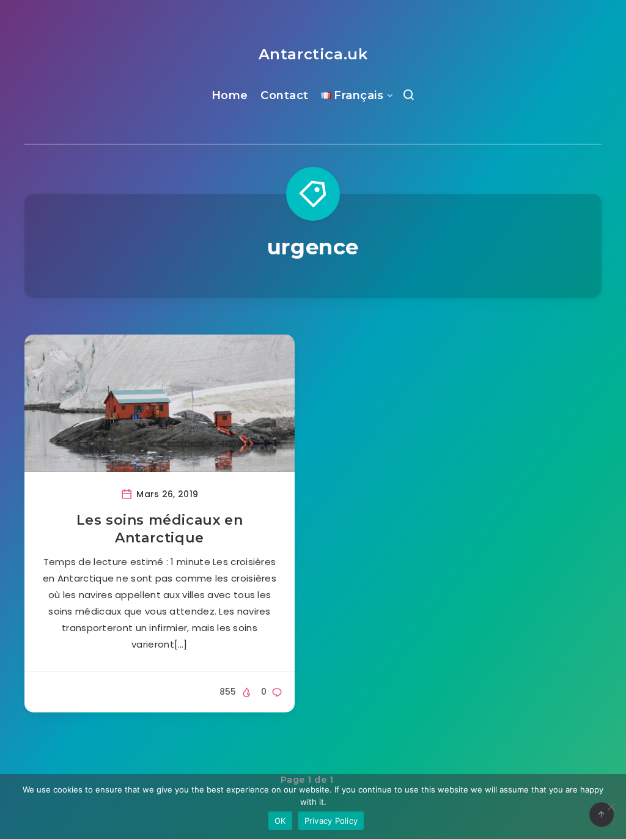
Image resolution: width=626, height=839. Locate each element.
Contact (284, 95)
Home (230, 95)
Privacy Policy (331, 821)
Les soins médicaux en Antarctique (159, 529)
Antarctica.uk (313, 54)
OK (280, 821)
